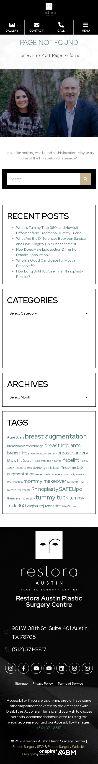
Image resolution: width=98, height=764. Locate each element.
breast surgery (72, 452)
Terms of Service (70, 683)
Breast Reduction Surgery (42, 453)
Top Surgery (28, 498)
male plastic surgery (49, 474)
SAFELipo (70, 489)
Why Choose (69, 506)
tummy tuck (51, 497)
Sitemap (21, 683)
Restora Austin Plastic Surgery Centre (49, 601)
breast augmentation (56, 436)
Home (23, 55)
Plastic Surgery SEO (28, 746)
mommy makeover (45, 481)
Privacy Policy (43, 683)
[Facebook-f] (23, 668)
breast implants (62, 445)
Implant (37, 467)
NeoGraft (72, 482)
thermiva (14, 498)
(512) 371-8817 (49, 727)
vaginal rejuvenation (44, 505)
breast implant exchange (25, 446)
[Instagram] (10, 668)
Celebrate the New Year (48, 460)
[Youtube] (36, 668)
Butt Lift (28, 461)
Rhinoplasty (44, 489)
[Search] (85, 179)
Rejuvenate (24, 490)
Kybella (47, 468)
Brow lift (14, 460)
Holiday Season (23, 467)
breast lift (17, 453)
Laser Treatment (64, 468)
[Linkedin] (61, 668)
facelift (71, 460)
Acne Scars (15, 437)
